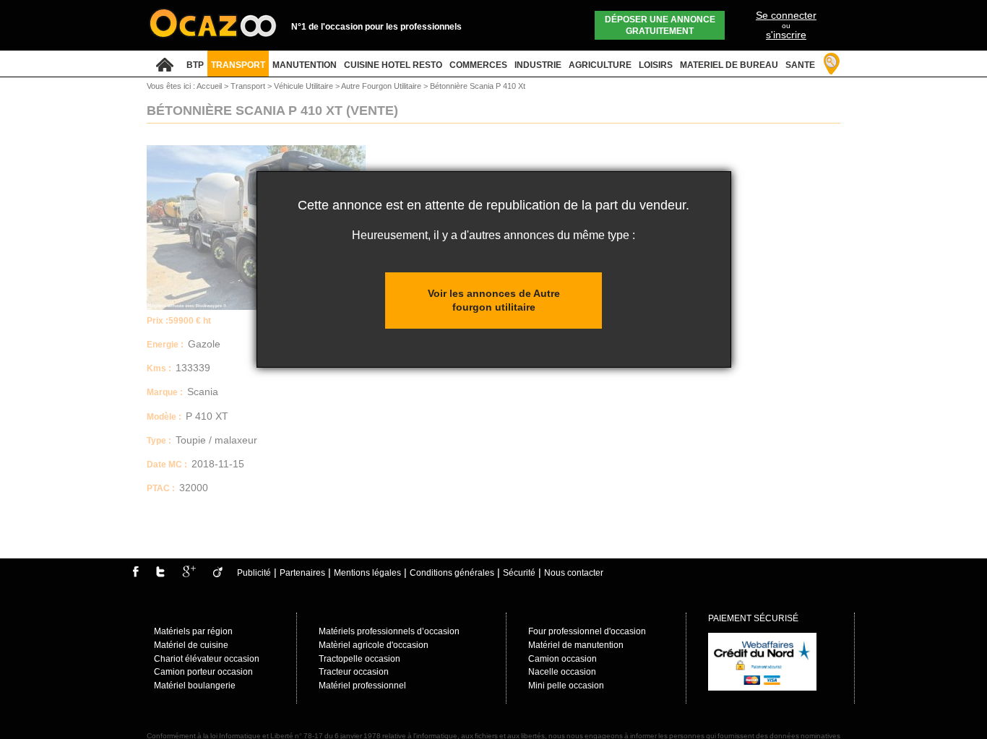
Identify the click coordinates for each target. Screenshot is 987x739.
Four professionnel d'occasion (587, 631)
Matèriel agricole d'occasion (373, 645)
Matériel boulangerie (195, 685)
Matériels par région (193, 631)
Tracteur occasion (354, 672)
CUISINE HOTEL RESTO (393, 65)
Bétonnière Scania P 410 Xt (477, 86)
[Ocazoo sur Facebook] (135, 574)
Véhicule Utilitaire (304, 86)
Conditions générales (452, 573)
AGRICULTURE (600, 65)
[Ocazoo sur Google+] (189, 574)
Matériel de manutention (576, 645)
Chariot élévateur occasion (206, 659)
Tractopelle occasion (359, 659)
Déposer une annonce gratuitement (660, 25)
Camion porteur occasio (201, 672)
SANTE (800, 65)
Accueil (209, 86)
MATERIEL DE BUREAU (729, 65)
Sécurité (519, 573)
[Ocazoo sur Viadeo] (218, 574)
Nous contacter (573, 573)
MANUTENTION (304, 65)
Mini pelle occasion (566, 685)
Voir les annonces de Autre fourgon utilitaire (494, 300)
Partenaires (302, 573)
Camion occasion (562, 659)
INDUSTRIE (537, 65)
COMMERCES (478, 65)
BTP (195, 65)
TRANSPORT (238, 65)
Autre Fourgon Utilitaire (382, 86)
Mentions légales (367, 573)
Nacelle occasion (562, 672)
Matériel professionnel (362, 685)
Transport (248, 86)
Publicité (254, 573)
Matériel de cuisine (191, 645)
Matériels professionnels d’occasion (389, 631)
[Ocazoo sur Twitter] (160, 574)
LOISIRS (656, 65)
